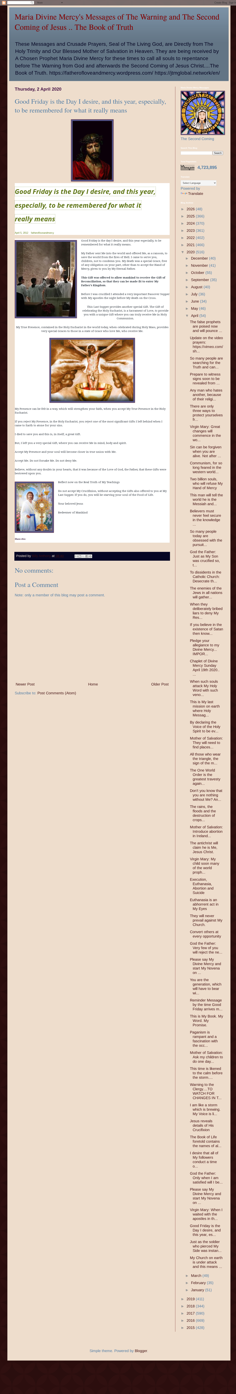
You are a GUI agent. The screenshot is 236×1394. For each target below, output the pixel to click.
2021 (191, 245)
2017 (191, 1313)
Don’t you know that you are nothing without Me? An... (206, 795)
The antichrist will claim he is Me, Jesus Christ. (204, 847)
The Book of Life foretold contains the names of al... (205, 1141)
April (195, 316)
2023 (191, 231)
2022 (191, 238)
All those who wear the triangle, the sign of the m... (205, 758)
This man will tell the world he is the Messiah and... (206, 499)
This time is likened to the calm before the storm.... (206, 1073)
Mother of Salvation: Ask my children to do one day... (206, 1057)
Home (93, 684)
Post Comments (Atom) (56, 693)
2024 (191, 223)
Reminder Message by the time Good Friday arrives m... (206, 1004)
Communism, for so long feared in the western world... (206, 467)
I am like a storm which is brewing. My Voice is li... (205, 1109)
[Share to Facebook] (87, 556)
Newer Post (25, 684)
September (200, 280)
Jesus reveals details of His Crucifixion (202, 1125)
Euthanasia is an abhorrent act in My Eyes (204, 904)
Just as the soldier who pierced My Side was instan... (206, 1246)
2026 (191, 209)
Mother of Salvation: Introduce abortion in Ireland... (206, 831)
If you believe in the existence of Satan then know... (206, 629)
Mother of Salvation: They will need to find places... (206, 742)
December (200, 258)
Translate (195, 194)
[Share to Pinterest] (90, 556)
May (195, 308)
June (195, 301)
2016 (191, 1320)
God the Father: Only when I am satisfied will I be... (206, 1177)
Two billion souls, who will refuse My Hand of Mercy (206, 483)
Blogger (141, 1351)
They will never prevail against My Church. (206, 920)
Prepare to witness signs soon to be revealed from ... (205, 378)
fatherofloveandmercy (42, 232)
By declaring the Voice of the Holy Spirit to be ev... (205, 726)
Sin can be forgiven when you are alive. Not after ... (205, 451)
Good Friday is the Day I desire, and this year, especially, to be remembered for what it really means (85, 205)
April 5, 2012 (21, 232)
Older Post (160, 684)
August (197, 287)
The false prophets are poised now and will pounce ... (206, 326)
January (198, 1290)
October (198, 273)
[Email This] (76, 556)
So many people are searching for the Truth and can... (206, 362)
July (195, 294)
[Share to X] (83, 556)
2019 (191, 1299)
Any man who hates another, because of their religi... (206, 394)
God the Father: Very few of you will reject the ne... (206, 947)
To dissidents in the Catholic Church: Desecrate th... (205, 576)
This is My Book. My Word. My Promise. (206, 1020)
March (196, 1276)
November (200, 265)
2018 (191, 1306)
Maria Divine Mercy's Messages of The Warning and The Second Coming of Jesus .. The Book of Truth (117, 21)
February (199, 1283)
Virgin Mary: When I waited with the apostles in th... (206, 1214)
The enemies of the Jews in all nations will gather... (206, 592)
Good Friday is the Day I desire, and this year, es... (205, 1230)
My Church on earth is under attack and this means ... (206, 1262)
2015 (191, 1328)
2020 (191, 252)
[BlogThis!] (80, 556)
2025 (191, 216)
